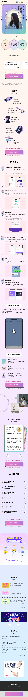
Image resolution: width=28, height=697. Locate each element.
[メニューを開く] (25, 2)
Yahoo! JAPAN (14, 691)
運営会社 (18, 689)
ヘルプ (14, 686)
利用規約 (18, 686)
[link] (4, 1)
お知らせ (9, 686)
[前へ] (7, 456)
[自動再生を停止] (16, 36)
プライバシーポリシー (12, 689)
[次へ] (20, 456)
